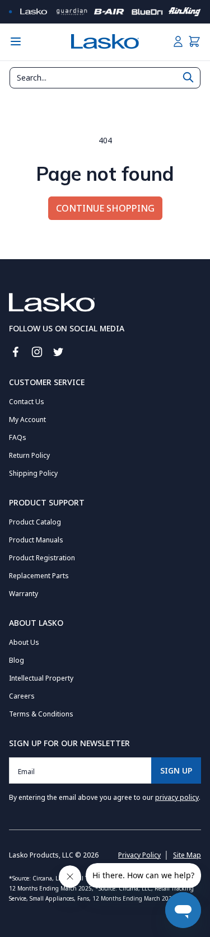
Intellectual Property (41, 678)
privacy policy (177, 797)
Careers (22, 696)
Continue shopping (105, 208)
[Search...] (188, 77)
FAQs (17, 437)
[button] (194, 41)
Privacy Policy (139, 855)
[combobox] (105, 77)
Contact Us (26, 401)
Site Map (187, 855)
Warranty (23, 593)
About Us (24, 642)
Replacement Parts (39, 575)
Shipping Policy (33, 473)
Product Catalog (35, 522)
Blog (16, 660)
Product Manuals (36, 540)
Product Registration (42, 558)
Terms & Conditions (41, 714)
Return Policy (29, 455)
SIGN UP (176, 770)
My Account (27, 419)
